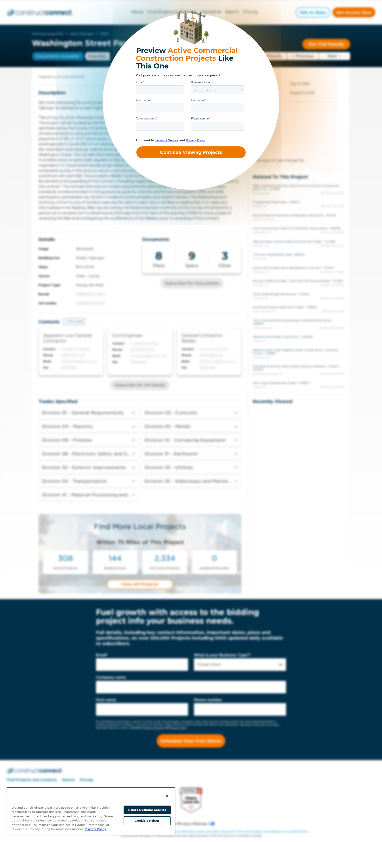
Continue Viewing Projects (191, 152)
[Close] (167, 796)
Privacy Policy (95, 829)
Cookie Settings (147, 820)
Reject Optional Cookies (147, 810)
